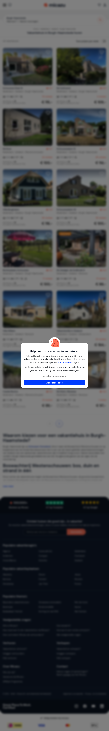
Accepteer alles (54, 382)
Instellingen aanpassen (54, 376)
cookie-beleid (65, 362)
